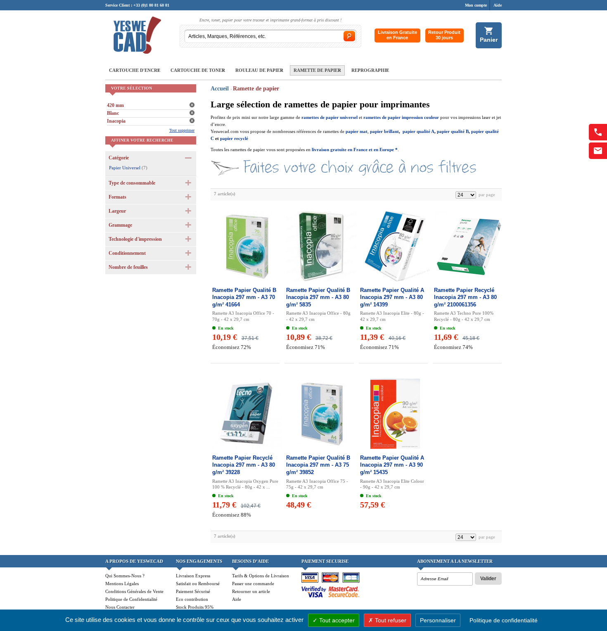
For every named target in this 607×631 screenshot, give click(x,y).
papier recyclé (234, 138)
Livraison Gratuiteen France (397, 35)
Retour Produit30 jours (444, 35)
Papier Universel (124, 167)
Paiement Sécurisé (193, 591)
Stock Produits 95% (194, 607)
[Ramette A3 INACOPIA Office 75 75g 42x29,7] (319, 414)
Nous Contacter (120, 607)
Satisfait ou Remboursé (198, 583)
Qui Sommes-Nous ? (125, 575)
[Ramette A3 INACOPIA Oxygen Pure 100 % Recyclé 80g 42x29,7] (245, 414)
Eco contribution (192, 599)
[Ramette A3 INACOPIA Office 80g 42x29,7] (319, 246)
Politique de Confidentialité (131, 599)
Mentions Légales (122, 583)
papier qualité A (418, 131)
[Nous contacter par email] (598, 150)
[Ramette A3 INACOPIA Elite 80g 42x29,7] (393, 246)
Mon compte (476, 5)
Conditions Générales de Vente (134, 591)
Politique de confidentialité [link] (503, 620)
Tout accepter (336, 620)
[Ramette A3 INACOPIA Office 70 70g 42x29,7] (245, 246)
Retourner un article (251, 591)
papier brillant (384, 131)
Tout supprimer (181, 130)
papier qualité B (453, 131)
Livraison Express (193, 575)
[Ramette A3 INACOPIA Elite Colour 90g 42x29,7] (393, 414)
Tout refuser (389, 620)
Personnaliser (438, 620)
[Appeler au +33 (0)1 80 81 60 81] (598, 132)
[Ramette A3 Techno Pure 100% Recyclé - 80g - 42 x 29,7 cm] (467, 246)
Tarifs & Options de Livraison (260, 575)
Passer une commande (253, 583)
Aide (497, 5)
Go (349, 36)
